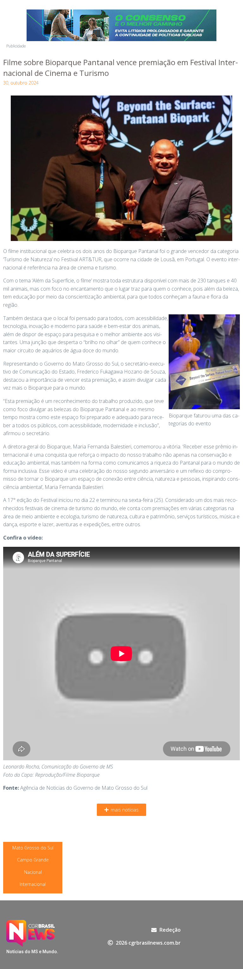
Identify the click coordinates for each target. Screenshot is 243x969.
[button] (121, 810)
